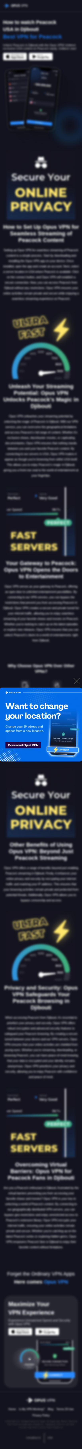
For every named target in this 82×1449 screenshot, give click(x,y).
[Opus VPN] (41, 725)
